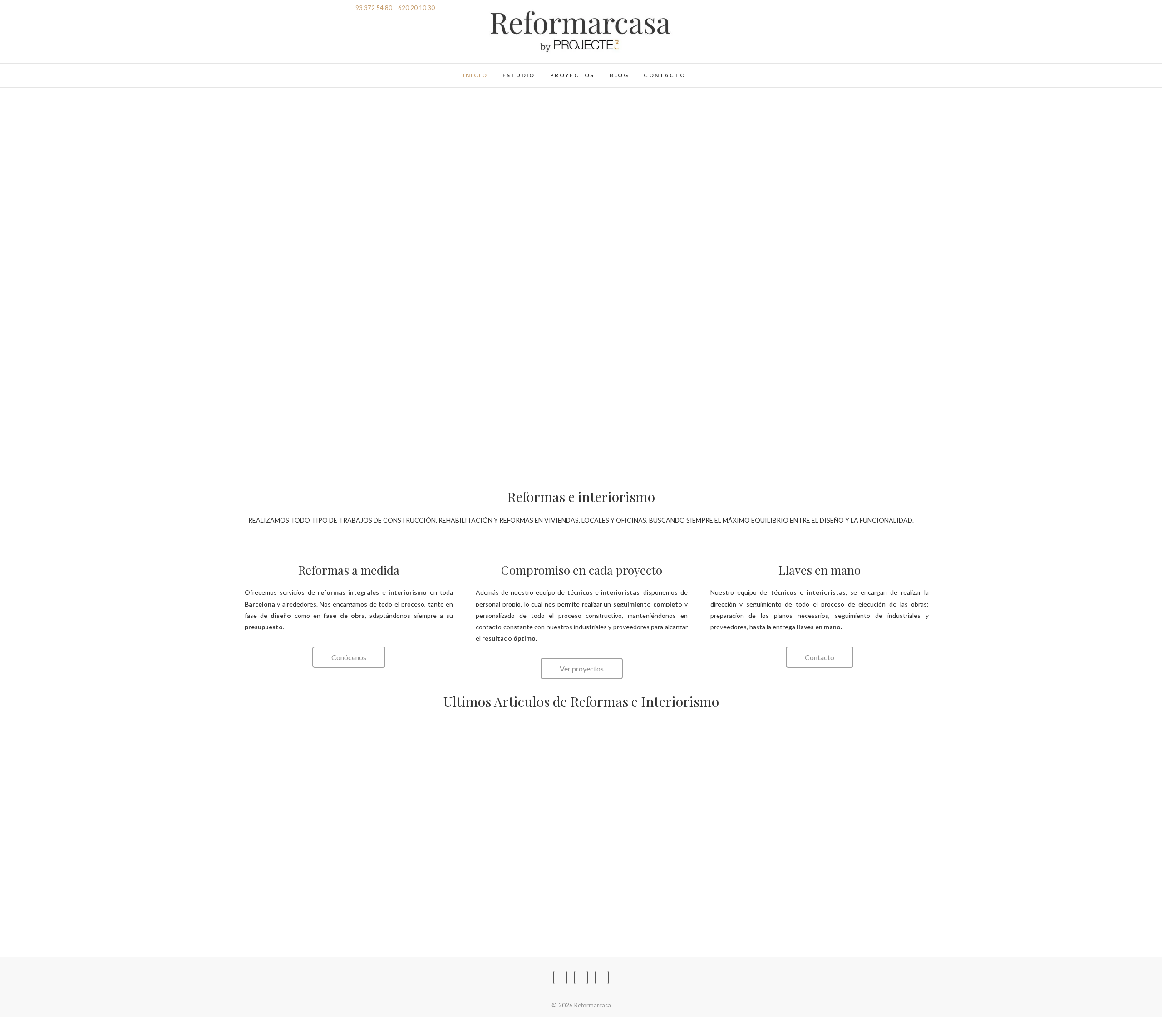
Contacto (664, 75)
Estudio (518, 75)
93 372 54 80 (373, 7)
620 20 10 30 (416, 7)
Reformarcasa (350, 70)
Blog (619, 75)
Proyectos (572, 75)
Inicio (475, 75)
